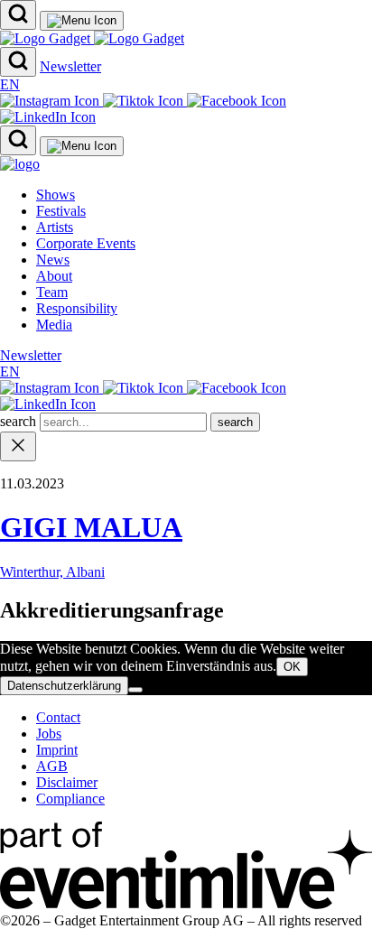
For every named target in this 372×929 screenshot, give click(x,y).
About (54, 275)
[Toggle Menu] (82, 21)
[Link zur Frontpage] (92, 38)
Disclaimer (67, 782)
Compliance (70, 798)
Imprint (57, 749)
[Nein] (135, 689)
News (53, 259)
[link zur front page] (20, 164)
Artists (54, 227)
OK (292, 667)
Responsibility (76, 308)
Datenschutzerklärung (64, 685)
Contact (58, 717)
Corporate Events (85, 243)
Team (52, 292)
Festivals (61, 210)
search (20, 421)
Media (54, 324)
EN (10, 84)
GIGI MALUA (91, 527)
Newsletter (70, 66)
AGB (52, 766)
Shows (55, 194)
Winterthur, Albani (52, 572)
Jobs (48, 733)
